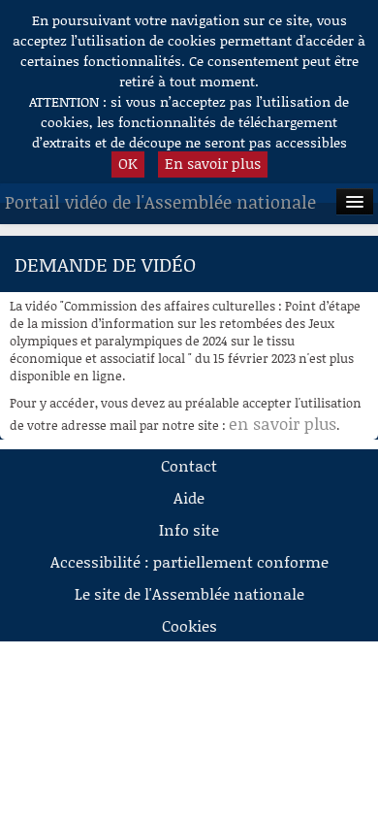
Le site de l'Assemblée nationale (189, 593)
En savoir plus (213, 163)
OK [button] (128, 163)
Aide (189, 497)
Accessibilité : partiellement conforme (189, 561)
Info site (189, 529)
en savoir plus (282, 423)
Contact (189, 465)
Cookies (189, 625)
